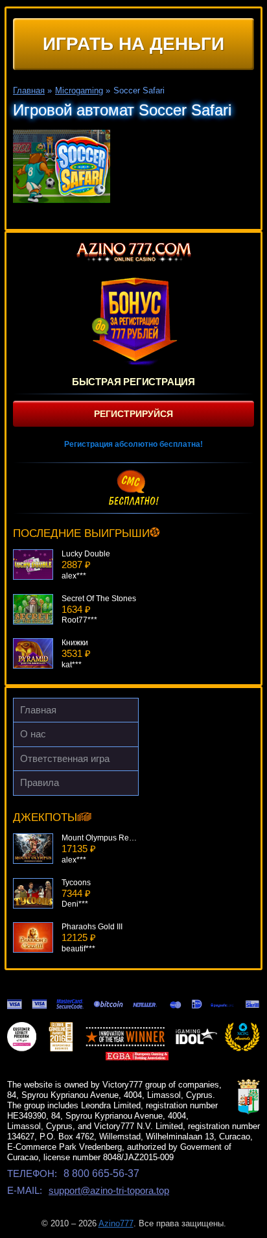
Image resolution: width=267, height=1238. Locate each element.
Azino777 (116, 1223)
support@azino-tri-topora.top (109, 1190)
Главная (38, 709)
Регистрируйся (133, 414)
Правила (39, 782)
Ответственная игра (65, 758)
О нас (33, 733)
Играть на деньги (133, 44)
